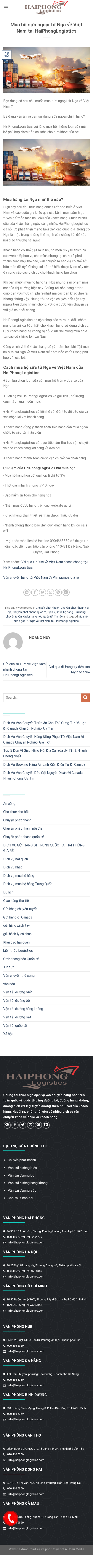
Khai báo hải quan (16, 942)
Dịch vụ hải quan (15, 859)
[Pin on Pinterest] (58, 592)
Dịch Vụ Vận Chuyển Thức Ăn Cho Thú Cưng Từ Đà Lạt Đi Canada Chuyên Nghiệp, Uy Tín (44, 726)
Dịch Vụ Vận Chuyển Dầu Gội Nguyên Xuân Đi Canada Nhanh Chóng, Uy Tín (43, 775)
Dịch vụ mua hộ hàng (60, 612)
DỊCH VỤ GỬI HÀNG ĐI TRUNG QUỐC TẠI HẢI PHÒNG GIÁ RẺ (44, 848)
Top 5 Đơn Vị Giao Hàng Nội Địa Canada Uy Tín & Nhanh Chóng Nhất (45, 753)
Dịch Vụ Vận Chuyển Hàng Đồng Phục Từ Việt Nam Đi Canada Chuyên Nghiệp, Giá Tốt (43, 739)
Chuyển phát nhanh (47, 607)
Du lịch (8, 892)
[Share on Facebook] (34, 592)
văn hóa (9, 984)
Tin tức (58, 616)
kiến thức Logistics (18, 950)
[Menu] (5, 7)
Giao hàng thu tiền (16, 901)
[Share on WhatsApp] (26, 592)
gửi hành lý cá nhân (17, 934)
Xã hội (8, 1034)
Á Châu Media (74, 1549)
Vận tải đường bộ (16, 1001)
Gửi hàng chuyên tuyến (20, 909)
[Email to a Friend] (50, 592)
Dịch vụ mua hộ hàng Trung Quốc (27, 884)
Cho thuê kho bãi (16, 812)
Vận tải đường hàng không (23, 1009)
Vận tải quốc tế (15, 1026)
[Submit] (85, 697)
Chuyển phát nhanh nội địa (22, 828)
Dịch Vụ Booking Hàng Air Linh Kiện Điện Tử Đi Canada (44, 765)
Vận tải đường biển (17, 992)
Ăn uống (9, 804)
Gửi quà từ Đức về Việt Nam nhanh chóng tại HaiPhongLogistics (24, 669)
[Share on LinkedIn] (66, 592)
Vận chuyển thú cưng (19, 976)
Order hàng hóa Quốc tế (38, 616)
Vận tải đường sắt (17, 1017)
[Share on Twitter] (42, 592)
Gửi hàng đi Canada (17, 917)
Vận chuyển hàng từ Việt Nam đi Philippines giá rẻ (41, 577)
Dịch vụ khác (12, 867)
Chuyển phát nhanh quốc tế (29, 612)
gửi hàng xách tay (16, 925)
